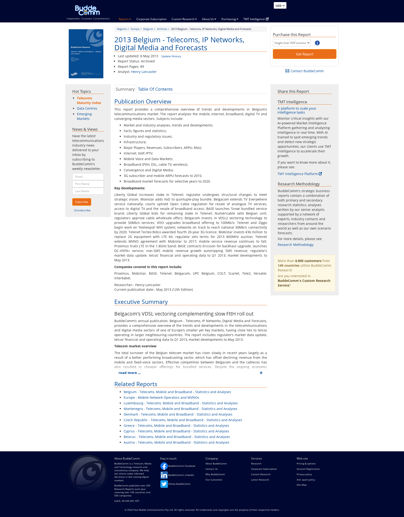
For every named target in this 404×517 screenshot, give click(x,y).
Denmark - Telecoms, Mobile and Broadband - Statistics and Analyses (178, 414)
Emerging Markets (84, 116)
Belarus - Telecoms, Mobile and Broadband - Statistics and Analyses (177, 436)
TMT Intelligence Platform (298, 174)
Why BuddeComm (215, 474)
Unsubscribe (82, 210)
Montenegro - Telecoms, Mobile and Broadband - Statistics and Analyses (180, 408)
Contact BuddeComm (307, 71)
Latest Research (260, 479)
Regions (122, 29)
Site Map (302, 484)
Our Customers (214, 479)
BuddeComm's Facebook (181, 465)
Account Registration (308, 468)
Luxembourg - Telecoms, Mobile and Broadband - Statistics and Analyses (181, 403)
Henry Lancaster (144, 71)
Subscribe (81, 202)
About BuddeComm (216, 463)
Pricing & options (306, 463)
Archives (162, 29)
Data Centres (87, 108)
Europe (135, 29)
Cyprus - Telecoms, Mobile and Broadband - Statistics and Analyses (176, 431)
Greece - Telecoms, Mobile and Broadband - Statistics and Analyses (176, 425)
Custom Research (183, 19)
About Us (208, 19)
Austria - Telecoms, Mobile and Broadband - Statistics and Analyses (176, 442)
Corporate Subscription (151, 19)
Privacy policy (304, 474)
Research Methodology (296, 244)
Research (256, 463)
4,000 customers (308, 260)
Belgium (148, 29)
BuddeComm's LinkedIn (181, 475)
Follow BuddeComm (179, 483)
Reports (124, 19)
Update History (171, 56)
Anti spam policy (306, 479)
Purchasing (228, 19)
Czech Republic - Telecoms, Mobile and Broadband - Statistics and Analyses (183, 420)
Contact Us (212, 468)
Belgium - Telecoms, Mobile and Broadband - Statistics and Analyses (177, 392)
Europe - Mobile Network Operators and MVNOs (161, 397)
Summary (125, 89)
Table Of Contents (155, 89)
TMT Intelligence (254, 19)
